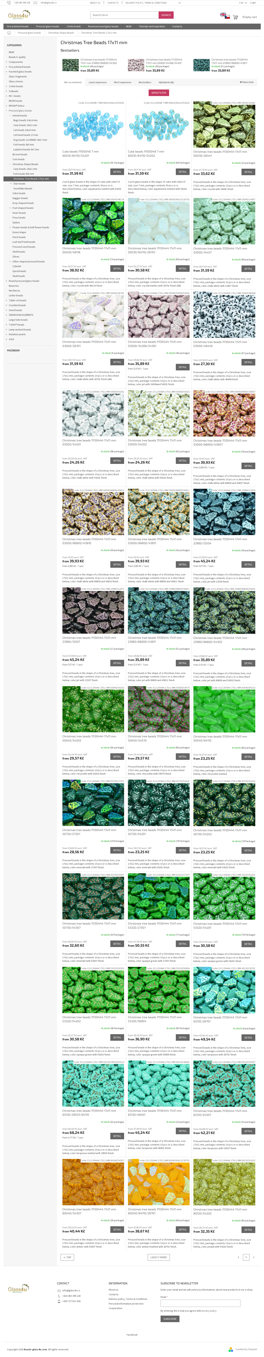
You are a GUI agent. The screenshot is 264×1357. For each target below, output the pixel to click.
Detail (117, 171)
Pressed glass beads (20, 111)
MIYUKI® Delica (16, 106)
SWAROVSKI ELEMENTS (21, 315)
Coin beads (19, 159)
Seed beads (15, 310)
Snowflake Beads (22, 188)
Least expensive (98, 82)
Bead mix (14, 286)
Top (69, 1257)
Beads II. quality (17, 57)
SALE (11, 339)
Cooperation (115, 1308)
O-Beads (13, 91)
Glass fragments (18, 76)
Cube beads (19, 193)
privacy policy (209, 1311)
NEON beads (15, 101)
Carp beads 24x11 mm (25, 125)
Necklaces (14, 290)
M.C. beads (15, 96)
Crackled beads (17, 305)
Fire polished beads (19, 67)
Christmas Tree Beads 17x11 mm (31, 179)
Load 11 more (159, 1257)
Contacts (112, 3)
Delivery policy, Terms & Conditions (146, 3)
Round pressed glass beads (24, 281)
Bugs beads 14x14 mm (25, 120)
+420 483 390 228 (71, 1296)
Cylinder (17, 266)
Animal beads (20, 115)
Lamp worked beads (20, 330)
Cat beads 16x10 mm (24, 130)
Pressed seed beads (24, 247)
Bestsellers (145, 82)
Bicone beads (20, 154)
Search (166, 15)
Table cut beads (17, 300)
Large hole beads (18, 320)
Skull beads (19, 276)
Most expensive (122, 82)
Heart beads (19, 213)
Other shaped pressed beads (29, 261)
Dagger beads (20, 198)
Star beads (19, 184)
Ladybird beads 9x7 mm (26, 149)
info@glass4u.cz (71, 1290)
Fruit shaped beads (23, 208)
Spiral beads (19, 271)
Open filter (159, 92)
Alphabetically (166, 82)
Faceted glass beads (20, 72)
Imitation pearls (17, 334)
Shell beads (19, 252)
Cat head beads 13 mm (25, 135)
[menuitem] (17, 26)
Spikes (16, 222)
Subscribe (170, 1318)
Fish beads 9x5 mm (23, 145)
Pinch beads (19, 237)
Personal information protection (126, 1304)
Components (16, 62)
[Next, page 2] (246, 1257)
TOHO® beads (16, 325)
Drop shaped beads (23, 203)
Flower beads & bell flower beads (31, 227)
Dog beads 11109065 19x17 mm (30, 140)
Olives (16, 257)
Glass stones (16, 81)
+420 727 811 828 (71, 1301)
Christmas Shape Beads (25, 164)
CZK (241, 3)
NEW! (11, 52)
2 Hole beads (16, 86)
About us (95, 3)
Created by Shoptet (246, 1349)
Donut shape (19, 232)
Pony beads (19, 218)
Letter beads (16, 295)
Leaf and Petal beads (24, 242)
